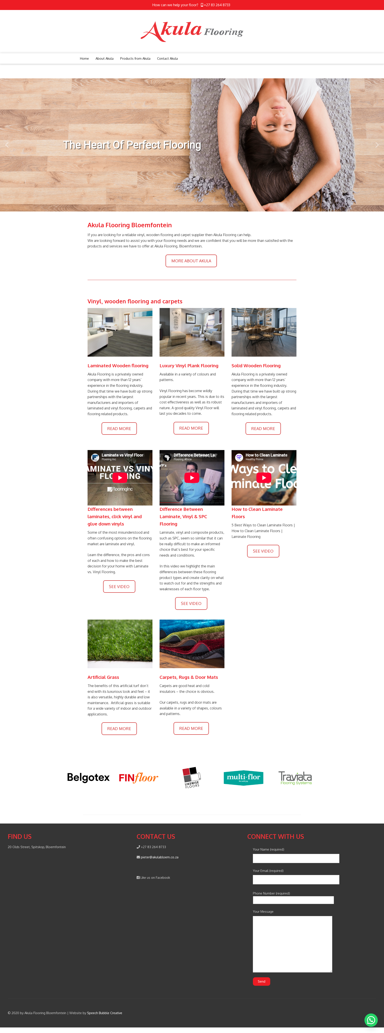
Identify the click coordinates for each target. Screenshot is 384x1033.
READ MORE (119, 428)
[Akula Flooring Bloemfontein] (192, 30)
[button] (6, 144)
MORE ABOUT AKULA (191, 260)
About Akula (105, 58)
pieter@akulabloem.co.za (159, 857)
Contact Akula (167, 58)
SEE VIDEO (119, 586)
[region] (192, 144)
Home (84, 58)
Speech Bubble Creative (104, 1013)
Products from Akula (135, 58)
